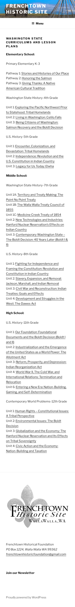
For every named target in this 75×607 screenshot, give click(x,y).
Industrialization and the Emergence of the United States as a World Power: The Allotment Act (36, 352)
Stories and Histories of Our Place (45, 73)
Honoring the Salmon (37, 78)
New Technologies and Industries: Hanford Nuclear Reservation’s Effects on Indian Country (35, 225)
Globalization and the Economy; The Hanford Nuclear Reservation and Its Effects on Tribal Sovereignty (37, 436)
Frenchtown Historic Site (27, 9)
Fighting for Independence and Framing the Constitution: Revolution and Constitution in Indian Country (35, 269)
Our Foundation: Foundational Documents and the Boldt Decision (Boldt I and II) (35, 337)
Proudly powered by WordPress (26, 597)
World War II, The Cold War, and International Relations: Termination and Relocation (34, 377)
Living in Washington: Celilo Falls (39, 117)
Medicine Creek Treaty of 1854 (39, 215)
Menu (39, 23)
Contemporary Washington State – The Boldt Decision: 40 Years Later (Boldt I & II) (37, 239)
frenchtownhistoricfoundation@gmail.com (36, 554)
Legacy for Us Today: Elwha (35, 166)
